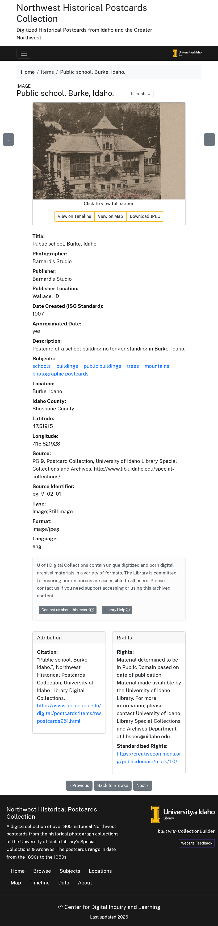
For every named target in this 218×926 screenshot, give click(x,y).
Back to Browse (112, 785)
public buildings (102, 366)
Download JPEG (145, 216)
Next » (142, 785)
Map (16, 883)
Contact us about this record (65, 610)
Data (63, 883)
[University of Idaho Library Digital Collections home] (183, 814)
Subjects (70, 871)
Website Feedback (196, 843)
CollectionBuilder (196, 831)
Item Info (139, 94)
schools (41, 366)
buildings (67, 366)
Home (28, 72)
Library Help (115, 610)
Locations (100, 871)
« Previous (79, 785)
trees (133, 366)
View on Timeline (74, 216)
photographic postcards (60, 374)
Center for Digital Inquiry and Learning (111, 907)
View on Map (110, 216)
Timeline (40, 883)
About (85, 883)
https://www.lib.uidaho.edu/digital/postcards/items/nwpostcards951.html (69, 713)
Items (47, 72)
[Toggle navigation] (23, 53)
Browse (42, 871)
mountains (157, 366)
